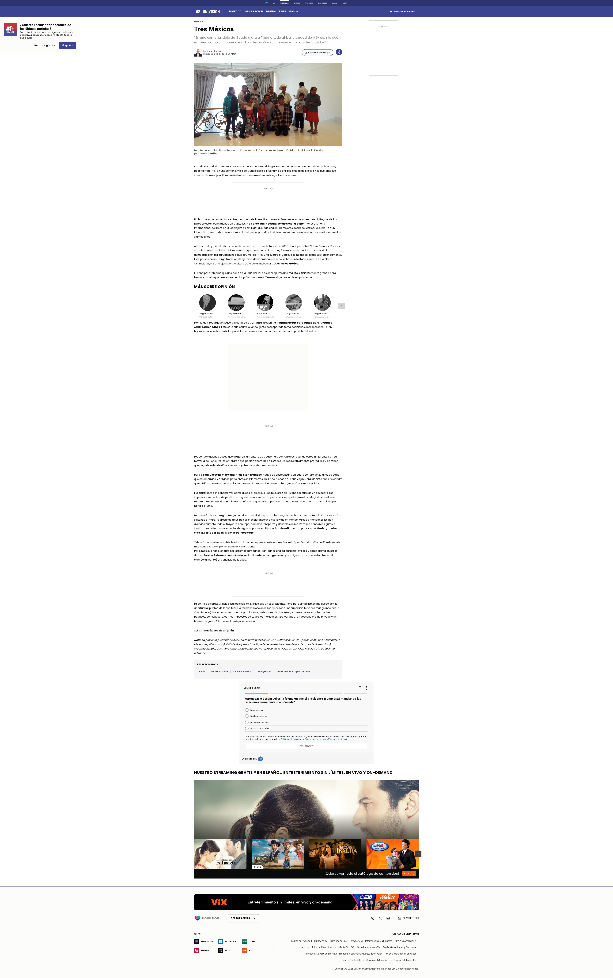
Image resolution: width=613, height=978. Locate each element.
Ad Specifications (327, 947)
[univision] (207, 11)
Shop (345, 3)
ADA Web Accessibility (405, 941)
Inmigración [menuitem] (254, 11)
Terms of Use (356, 941)
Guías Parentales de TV (368, 947)
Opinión (198, 21)
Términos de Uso (338, 941)
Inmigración (264, 671)
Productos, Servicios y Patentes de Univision (360, 953)
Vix (274, 3)
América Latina (219, 671)
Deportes (322, 3)
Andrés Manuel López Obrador (293, 671)
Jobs (314, 947)
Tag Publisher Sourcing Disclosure (399, 947)
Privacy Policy (320, 941)
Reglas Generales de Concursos (400, 953)
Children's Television (376, 960)
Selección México (242, 671)
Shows (297, 3)
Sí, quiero (67, 45)
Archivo (305, 947)
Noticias (284, 3)
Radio (334, 3)
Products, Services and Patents (321, 953)
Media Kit (343, 947)
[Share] (339, 52)
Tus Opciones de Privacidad (402, 960)
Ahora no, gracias (44, 45)
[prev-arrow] (192, 853)
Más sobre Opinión (214, 286)
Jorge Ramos (214, 51)
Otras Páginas (240, 918)
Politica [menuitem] (235, 11)
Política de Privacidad (301, 941)
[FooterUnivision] (207, 918)
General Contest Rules (353, 960)
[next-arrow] (341, 306)
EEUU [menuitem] (282, 11)
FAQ (353, 947)
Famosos (309, 3)
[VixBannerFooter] (306, 902)
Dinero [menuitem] (271, 11)
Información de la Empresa (378, 941)
